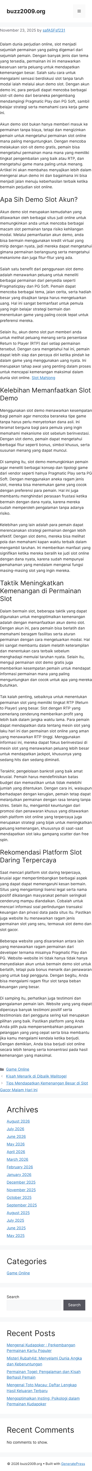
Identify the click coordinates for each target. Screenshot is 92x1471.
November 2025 (21, 1190)
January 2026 (19, 1174)
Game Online (17, 1069)
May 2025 (16, 1235)
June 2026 (16, 1136)
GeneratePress (73, 1464)
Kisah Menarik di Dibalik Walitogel (36, 1076)
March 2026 (17, 1159)
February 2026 (20, 1167)
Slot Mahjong (43, 377)
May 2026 (16, 1144)
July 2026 (15, 1129)
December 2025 (21, 1182)
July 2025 (15, 1220)
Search (13, 1297)
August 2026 (18, 1121)
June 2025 (16, 1228)
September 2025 (22, 1205)
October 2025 (19, 1197)
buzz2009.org (26, 11)
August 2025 (18, 1213)
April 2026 (16, 1152)
